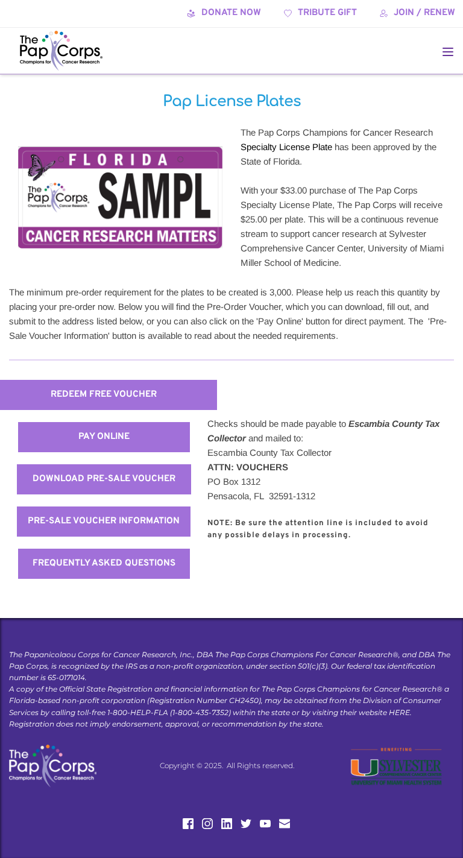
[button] (448, 51)
